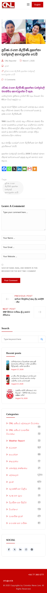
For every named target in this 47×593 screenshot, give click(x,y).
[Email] (24, 169)
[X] (14, 169)
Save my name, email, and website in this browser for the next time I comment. (19, 269)
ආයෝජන (13, 454)
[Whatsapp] (9, 169)
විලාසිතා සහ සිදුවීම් (18, 502)
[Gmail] (29, 169)
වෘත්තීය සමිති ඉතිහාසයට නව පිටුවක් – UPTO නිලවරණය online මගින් (26, 392)
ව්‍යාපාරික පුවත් (16, 516)
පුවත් (7, 66)
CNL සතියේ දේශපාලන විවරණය (24, 423)
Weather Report (17, 440)
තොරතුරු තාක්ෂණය (18, 468)
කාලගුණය (13, 461)
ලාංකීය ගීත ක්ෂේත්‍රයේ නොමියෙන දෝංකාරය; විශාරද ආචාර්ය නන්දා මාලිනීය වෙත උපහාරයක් (23, 378)
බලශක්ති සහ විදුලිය (18, 488)
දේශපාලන (13, 475)
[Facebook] (4, 169)
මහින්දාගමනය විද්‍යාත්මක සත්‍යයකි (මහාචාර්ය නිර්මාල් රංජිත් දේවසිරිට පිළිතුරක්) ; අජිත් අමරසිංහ (23, 363)
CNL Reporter (10, 61)
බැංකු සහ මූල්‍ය (15, 495)
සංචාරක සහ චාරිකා (18, 523)
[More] (34, 169)
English (37, 4)
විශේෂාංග (13, 509)
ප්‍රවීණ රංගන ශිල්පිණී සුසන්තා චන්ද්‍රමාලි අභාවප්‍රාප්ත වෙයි (11, 187)
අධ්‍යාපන (13, 447)
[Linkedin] (19, 169)
